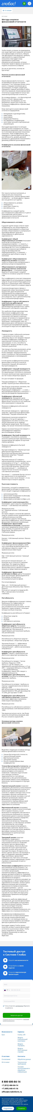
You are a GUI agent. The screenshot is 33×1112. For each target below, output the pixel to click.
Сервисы (21, 1032)
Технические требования (22, 1063)
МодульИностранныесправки (22, 1050)
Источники (5, 1062)
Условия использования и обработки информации (24, 1069)
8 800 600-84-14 (11, 1081)
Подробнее (8, 1108)
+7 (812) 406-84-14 (10, 1085)
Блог (3, 1035)
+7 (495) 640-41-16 (10, 1088)
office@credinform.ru (12, 1092)
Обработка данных (24, 1059)
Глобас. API (21, 1035)
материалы (19, 1006)
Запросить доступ (16, 1015)
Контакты (21, 1056)
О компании (6, 1059)
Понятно (21, 1108)
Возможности (7, 1032)
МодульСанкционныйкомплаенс (22, 1039)
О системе (5, 1056)
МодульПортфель (21, 1045)
